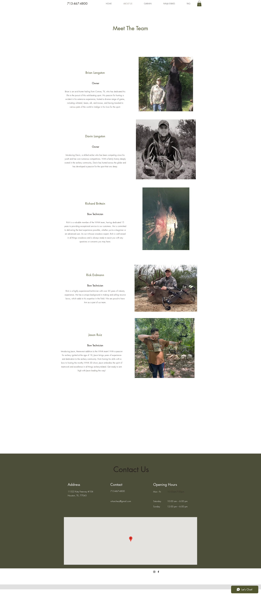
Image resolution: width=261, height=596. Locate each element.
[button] (199, 3)
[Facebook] (158, 571)
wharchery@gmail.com (120, 501)
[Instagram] (154, 571)
